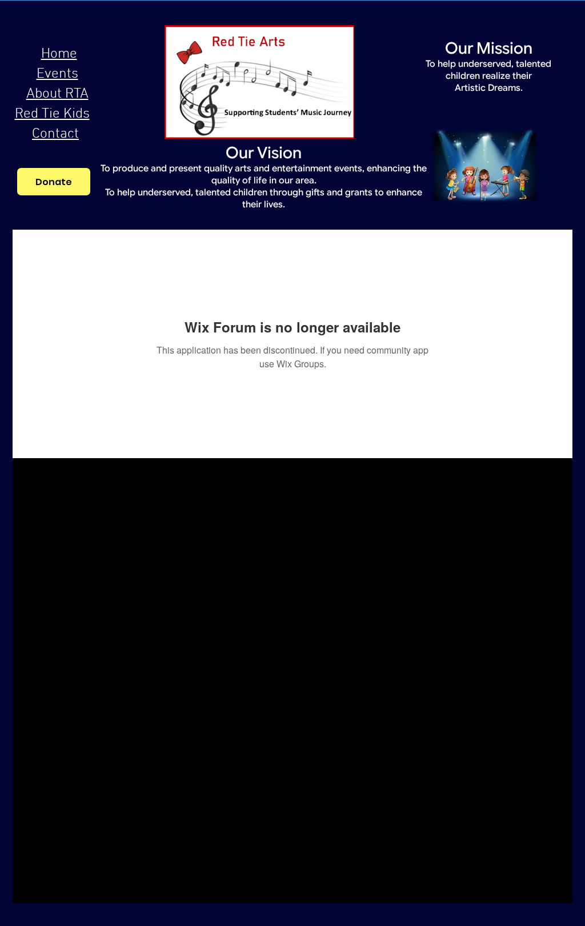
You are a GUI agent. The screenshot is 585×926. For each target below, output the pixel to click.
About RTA (57, 94)
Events (57, 74)
